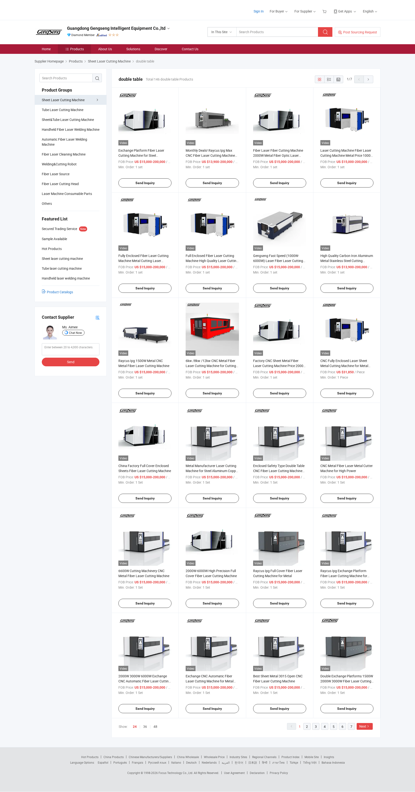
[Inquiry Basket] (325, 11)
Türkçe (294, 762)
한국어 (239, 762)
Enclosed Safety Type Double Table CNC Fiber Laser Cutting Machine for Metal (279, 470)
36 (145, 726)
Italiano (176, 762)
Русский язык (157, 762)
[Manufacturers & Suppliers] (65, 9)
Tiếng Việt (310, 762)
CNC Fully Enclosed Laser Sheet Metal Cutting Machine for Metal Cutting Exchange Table (344, 365)
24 (135, 727)
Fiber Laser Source (55, 174)
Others (47, 203)
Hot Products (89, 757)
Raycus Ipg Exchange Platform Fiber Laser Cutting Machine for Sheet (343, 575)
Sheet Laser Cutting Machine (63, 100)
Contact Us (190, 49)
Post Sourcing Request (360, 32)
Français (137, 762)
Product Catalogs (60, 292)
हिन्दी (264, 762)
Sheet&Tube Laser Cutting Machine (68, 119)
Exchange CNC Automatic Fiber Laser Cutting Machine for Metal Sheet (209, 681)
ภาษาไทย (278, 762)
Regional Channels (264, 757)
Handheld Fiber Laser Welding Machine (70, 129)
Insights (329, 757)
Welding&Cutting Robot (59, 164)
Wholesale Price (214, 757)
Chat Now (75, 333)
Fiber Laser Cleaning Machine (63, 154)
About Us (105, 49)
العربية (226, 762)
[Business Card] (97, 317)
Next (362, 726)
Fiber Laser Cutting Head (60, 183)
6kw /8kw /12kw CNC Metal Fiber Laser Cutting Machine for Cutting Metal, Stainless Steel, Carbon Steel (211, 365)
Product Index (290, 757)
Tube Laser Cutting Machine (62, 109)
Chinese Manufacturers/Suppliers (150, 757)
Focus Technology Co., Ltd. (176, 773)
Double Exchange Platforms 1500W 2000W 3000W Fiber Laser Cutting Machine (346, 681)
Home (46, 49)
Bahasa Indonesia (333, 762)
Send (70, 362)
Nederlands (209, 762)
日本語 (252, 762)
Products (77, 49)
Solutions (133, 49)
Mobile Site (312, 757)
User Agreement (234, 773)
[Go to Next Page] (368, 79)
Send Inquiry (145, 183)
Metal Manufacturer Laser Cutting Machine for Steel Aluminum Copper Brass (212, 470)
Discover (161, 49)
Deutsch (191, 762)
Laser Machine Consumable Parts (67, 193)
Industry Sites (238, 757)
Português (120, 762)
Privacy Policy (279, 773)
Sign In (259, 11)
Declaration (257, 773)
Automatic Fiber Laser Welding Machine (64, 142)
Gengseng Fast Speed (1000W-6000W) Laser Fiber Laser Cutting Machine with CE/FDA (278, 260)
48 (155, 726)
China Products (114, 757)
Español (103, 762)
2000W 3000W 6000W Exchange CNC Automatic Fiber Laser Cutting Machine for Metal (144, 681)
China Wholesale (188, 757)
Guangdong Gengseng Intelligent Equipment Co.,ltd (116, 28)
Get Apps (345, 11)
